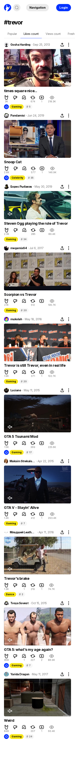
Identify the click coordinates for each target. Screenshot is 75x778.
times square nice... (20, 91)
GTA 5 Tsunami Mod (21, 436)
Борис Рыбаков (21, 186)
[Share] (62, 44)
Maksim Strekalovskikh (22, 461)
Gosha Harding (20, 44)
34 (23, 239)
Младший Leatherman (23, 532)
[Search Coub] (16, 7)
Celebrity (17, 177)
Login (63, 7)
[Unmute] (9, 81)
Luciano (15, 390)
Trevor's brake (16, 578)
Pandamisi (17, 115)
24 (29, 736)
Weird (9, 720)
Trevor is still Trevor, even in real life (35, 365)
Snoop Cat (12, 162)
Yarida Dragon (19, 674)
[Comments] (24, 97)
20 (24, 310)
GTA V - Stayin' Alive (21, 507)
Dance (10, 594)
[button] (6, 97)
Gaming (17, 106)
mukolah (16, 319)
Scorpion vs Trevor (20, 294)
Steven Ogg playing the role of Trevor (36, 223)
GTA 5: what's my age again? (28, 649)
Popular (12, 33)
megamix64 (18, 248)
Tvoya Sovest (19, 603)
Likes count (31, 33)
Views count (53, 33)
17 (29, 452)
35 (30, 177)
